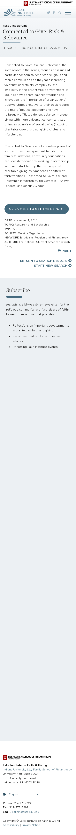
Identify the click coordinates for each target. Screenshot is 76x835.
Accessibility (11, 825)
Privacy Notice (30, 825)
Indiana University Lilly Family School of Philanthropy (37, 769)
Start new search (51, 266)
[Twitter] (48, 12)
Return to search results (44, 261)
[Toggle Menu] (68, 12)
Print (66, 251)
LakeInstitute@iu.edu (25, 812)
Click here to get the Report (36, 209)
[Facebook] (54, 12)
